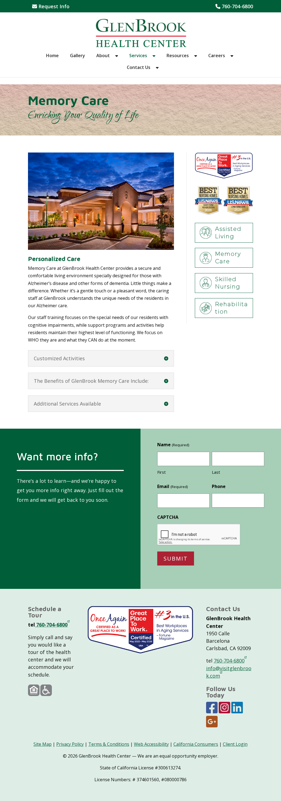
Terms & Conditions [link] (108, 744)
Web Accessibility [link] (151, 744)
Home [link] (52, 56)
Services (138, 56)
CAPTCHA (167, 517)
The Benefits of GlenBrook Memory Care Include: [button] (91, 380)
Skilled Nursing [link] (227, 283)
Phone (219, 486)
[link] (141, 32)
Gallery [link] (77, 56)
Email (172, 486)
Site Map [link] (42, 744)
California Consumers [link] (195, 744)
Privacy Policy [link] (70, 744)
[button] (116, 59)
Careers (216, 56)
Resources (178, 56)
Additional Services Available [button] (67, 403)
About (103, 56)
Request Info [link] (53, 7)
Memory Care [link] (228, 258)
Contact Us (138, 67)
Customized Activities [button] (59, 358)
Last (216, 472)
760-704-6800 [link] (234, 7)
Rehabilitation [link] (231, 308)
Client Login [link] (235, 744)
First (161, 472)
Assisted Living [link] (228, 233)
